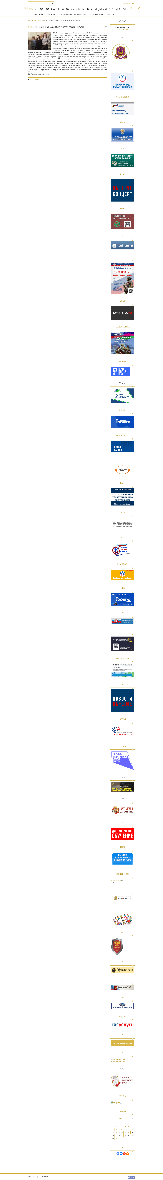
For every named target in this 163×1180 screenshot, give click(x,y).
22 (113, 1135)
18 (122, 1132)
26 (125, 1135)
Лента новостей (116, 880)
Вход (133, 3)
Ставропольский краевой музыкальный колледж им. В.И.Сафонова (81, 8)
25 (122, 1135)
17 (119, 1132)
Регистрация (127, 3)
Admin (37, 79)
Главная (30, 20)
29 (113, 1139)
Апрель (40, 20)
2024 (35, 20)
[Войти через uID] (117, 1153)
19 (125, 1132)
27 (128, 1135)
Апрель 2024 (122, 1118)
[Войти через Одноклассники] (127, 1153)
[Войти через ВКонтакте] (121, 1153)
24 (119, 1135)
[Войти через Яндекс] (124, 1153)
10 (119, 1129)
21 (132, 1132)
